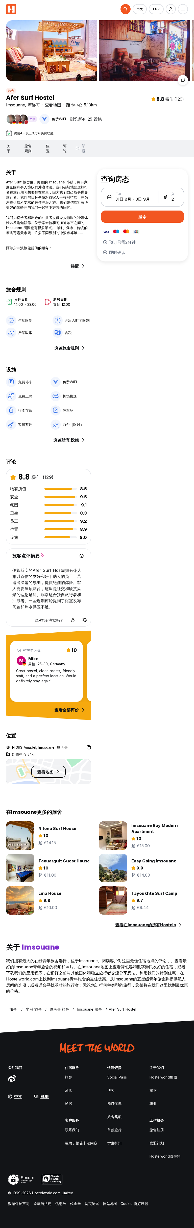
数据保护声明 (19, 1203)
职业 (153, 1103)
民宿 (68, 1103)
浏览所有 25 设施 (86, 119)
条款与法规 (43, 1203)
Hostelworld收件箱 (165, 1156)
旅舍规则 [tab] (28, 148)
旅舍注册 (157, 1130)
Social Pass (117, 1077)
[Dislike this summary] (85, 620)
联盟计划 (157, 1143)
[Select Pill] (125, 9)
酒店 (68, 1090)
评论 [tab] (65, 148)
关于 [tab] (8, 148)
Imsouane (15, 104)
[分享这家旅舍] (183, 80)
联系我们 (72, 1130)
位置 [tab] (48, 148)
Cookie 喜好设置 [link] (134, 1203)
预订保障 (114, 1103)
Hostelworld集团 (163, 1077)
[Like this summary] (72, 620)
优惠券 (60, 1203)
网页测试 (92, 1203)
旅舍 (11, 90)
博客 (110, 1090)
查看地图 (53, 104)
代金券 (75, 1203)
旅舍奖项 (114, 1116)
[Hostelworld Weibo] (12, 1078)
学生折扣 (114, 1143)
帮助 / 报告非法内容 (81, 1143)
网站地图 (110, 1203)
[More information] (82, 556)
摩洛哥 (34, 104)
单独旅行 (114, 1130)
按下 (153, 1090)
